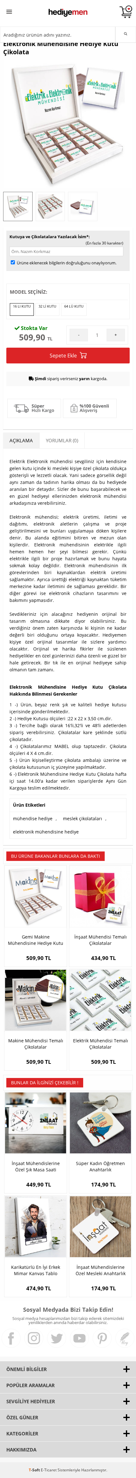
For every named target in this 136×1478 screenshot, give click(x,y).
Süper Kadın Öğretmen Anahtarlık (100, 1166)
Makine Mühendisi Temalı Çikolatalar (35, 1044)
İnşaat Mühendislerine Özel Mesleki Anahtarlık (101, 1270)
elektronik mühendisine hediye (46, 832)
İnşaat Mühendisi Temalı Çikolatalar (100, 940)
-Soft (35, 1470)
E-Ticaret (49, 1470)
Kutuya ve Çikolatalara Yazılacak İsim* (49, 236)
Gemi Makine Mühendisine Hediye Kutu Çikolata (35, 940)
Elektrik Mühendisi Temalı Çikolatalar (100, 1044)
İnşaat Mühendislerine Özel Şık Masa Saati (36, 1166)
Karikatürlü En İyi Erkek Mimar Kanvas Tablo (35, 1270)
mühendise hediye (33, 818)
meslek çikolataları (82, 818)
